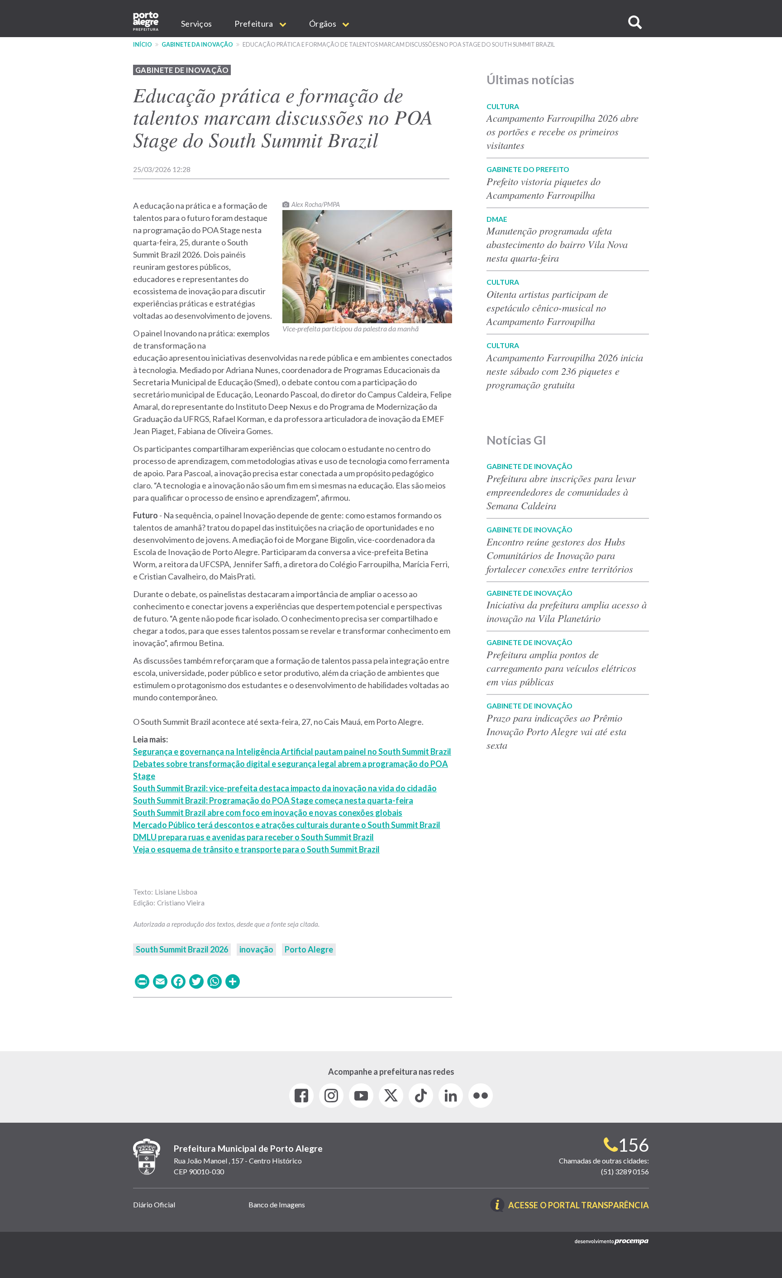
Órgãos (323, 24)
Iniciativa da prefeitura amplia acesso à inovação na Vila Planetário (566, 611)
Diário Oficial (154, 1204)
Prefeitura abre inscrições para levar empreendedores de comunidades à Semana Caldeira (561, 491)
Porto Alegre (309, 949)
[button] (635, 22)
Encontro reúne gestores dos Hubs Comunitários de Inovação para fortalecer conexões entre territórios (559, 555)
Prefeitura (254, 24)
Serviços (196, 24)
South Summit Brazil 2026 (182, 949)
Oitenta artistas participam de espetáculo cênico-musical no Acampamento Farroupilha (547, 307)
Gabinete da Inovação (197, 44)
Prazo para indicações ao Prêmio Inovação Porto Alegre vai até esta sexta (556, 731)
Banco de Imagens (276, 1204)
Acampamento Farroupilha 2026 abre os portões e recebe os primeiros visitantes (562, 131)
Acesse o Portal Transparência (578, 1206)
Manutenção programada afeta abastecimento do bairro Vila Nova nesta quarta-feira (557, 244)
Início (142, 44)
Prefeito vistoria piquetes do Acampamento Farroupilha (543, 187)
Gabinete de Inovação (182, 70)
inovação (256, 949)
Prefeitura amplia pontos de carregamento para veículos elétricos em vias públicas (561, 667)
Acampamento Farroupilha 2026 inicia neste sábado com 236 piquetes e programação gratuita (564, 370)
